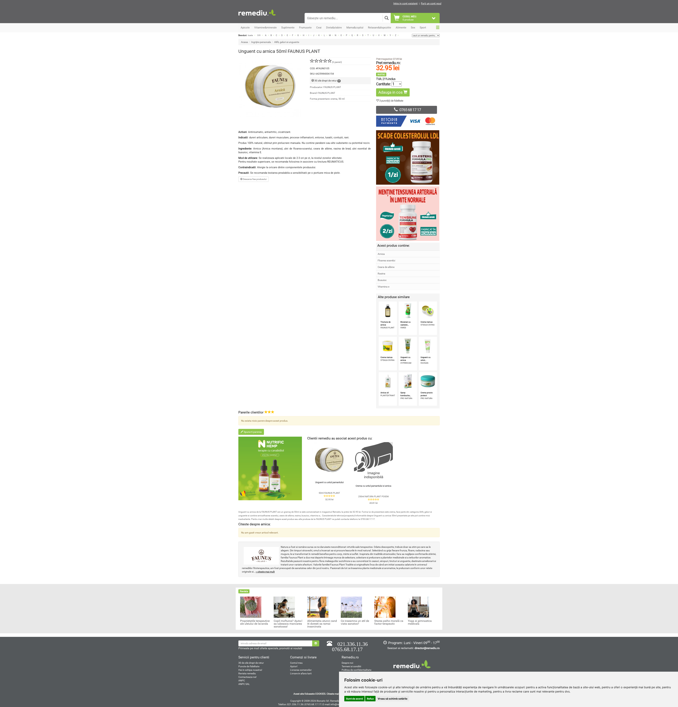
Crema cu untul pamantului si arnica (373, 486)
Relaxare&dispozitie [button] (379, 27)
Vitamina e (383, 286)
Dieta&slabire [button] (334, 27)
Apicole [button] (245, 27)
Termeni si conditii (351, 666)
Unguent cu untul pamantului (329, 482)
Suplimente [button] (288, 27)
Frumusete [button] (305, 27)
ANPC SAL (244, 684)
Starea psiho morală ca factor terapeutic (388, 622)
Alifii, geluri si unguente (286, 42)
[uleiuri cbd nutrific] (270, 468)
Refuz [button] (370, 698)
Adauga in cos (390, 92)
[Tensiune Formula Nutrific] (408, 213)
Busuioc (382, 280)
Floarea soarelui (386, 260)
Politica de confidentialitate (356, 669)
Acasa (244, 42)
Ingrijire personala (261, 42)
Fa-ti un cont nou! (431, 3)
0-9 (258, 35)
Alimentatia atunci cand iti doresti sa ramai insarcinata (322, 624)
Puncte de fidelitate (248, 666)
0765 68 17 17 (410, 110)
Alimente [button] (401, 27)
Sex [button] (413, 27)
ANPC (241, 680)
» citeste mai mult (265, 571)
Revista (244, 591)
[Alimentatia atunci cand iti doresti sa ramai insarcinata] (317, 606)
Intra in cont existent (405, 3)
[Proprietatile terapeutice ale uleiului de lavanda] (250, 606)
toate (250, 35)
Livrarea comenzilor (301, 669)
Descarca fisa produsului (254, 179)
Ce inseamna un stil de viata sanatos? (355, 622)
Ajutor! (294, 666)
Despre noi (347, 662)
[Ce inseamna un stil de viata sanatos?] (351, 606)
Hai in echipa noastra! (250, 669)
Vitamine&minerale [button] (265, 27)
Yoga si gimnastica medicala (420, 622)
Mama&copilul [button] (354, 27)
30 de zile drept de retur (251, 662)
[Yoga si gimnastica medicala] (418, 606)
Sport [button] (423, 27)
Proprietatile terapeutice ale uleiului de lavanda (255, 622)
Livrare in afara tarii (300, 673)
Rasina (381, 273)
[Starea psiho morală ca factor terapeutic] (385, 606)
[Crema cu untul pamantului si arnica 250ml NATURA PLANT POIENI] (373, 461)
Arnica (381, 254)
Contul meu (296, 662)
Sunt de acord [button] (354, 698)
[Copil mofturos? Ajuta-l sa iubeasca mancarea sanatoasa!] (284, 606)
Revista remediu (247, 673)
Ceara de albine (386, 267)
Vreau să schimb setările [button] (392, 698)
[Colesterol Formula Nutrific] (408, 157)
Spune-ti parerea (252, 431)
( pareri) (337, 62)
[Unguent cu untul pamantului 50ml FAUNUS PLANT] (329, 459)
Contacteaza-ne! (247, 677)
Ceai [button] (319, 27)
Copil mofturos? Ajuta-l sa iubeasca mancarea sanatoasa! (288, 624)
